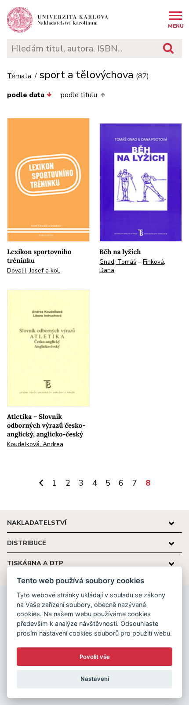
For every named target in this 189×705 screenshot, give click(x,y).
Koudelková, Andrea (35, 444)
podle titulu (79, 95)
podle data (25, 95)
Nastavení (94, 678)
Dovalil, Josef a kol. (33, 270)
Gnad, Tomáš (117, 262)
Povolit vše (95, 656)
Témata (19, 76)
